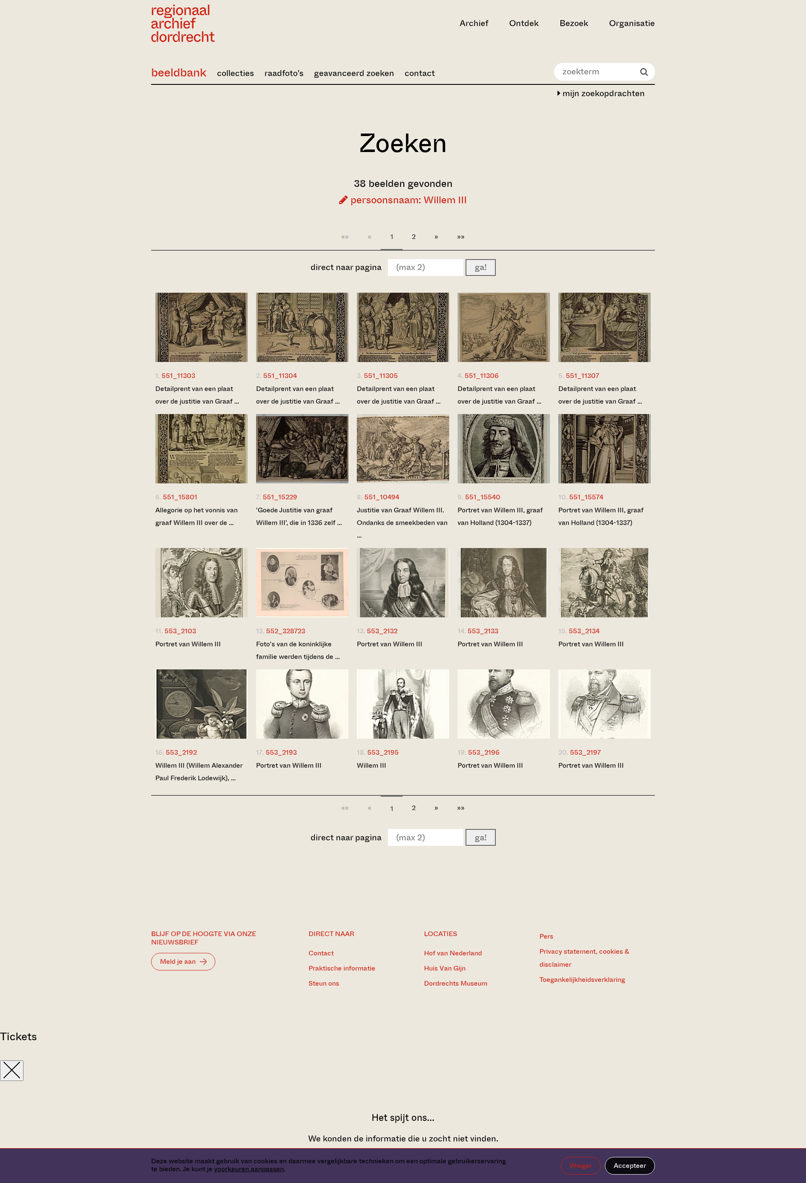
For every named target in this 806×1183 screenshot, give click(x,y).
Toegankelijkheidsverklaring (582, 979)
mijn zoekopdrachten (602, 93)
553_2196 (484, 752)
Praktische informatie (342, 968)
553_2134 (584, 631)
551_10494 (381, 497)
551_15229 (280, 497)
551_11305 (381, 375)
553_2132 (382, 631)
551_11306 (482, 375)
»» (461, 236)
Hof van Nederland (453, 953)
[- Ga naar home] (226, 23)
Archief (474, 23)
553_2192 (181, 752)
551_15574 (586, 497)
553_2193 (281, 752)
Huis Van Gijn (445, 968)
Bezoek (574, 23)
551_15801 (180, 497)
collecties (235, 73)
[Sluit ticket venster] (12, 1070)
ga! (481, 267)
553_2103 (180, 631)
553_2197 (585, 752)
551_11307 (582, 375)
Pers (546, 936)
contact (420, 73)
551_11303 (178, 375)
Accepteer (630, 1165)
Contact (321, 953)
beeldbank (179, 72)
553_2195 (383, 752)
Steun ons (324, 983)
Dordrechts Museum (455, 983)
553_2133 (483, 631)
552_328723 (285, 631)
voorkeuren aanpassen (249, 1169)
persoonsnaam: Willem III (407, 200)
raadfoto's (284, 73)
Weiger (581, 1165)
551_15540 (482, 497)
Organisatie (632, 23)
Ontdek (524, 23)
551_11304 (280, 375)
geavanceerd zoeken (354, 73)
